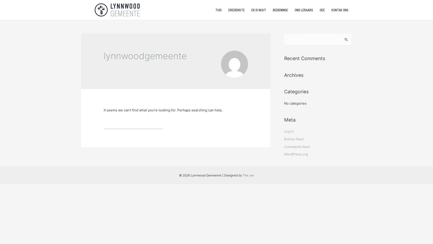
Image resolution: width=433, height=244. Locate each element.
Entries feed (294, 139)
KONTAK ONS (340, 10)
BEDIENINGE (280, 10)
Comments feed (297, 147)
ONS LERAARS (304, 10)
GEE (322, 10)
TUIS (218, 10)
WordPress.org (296, 154)
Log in (289, 131)
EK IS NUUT (258, 10)
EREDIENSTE (236, 10)
